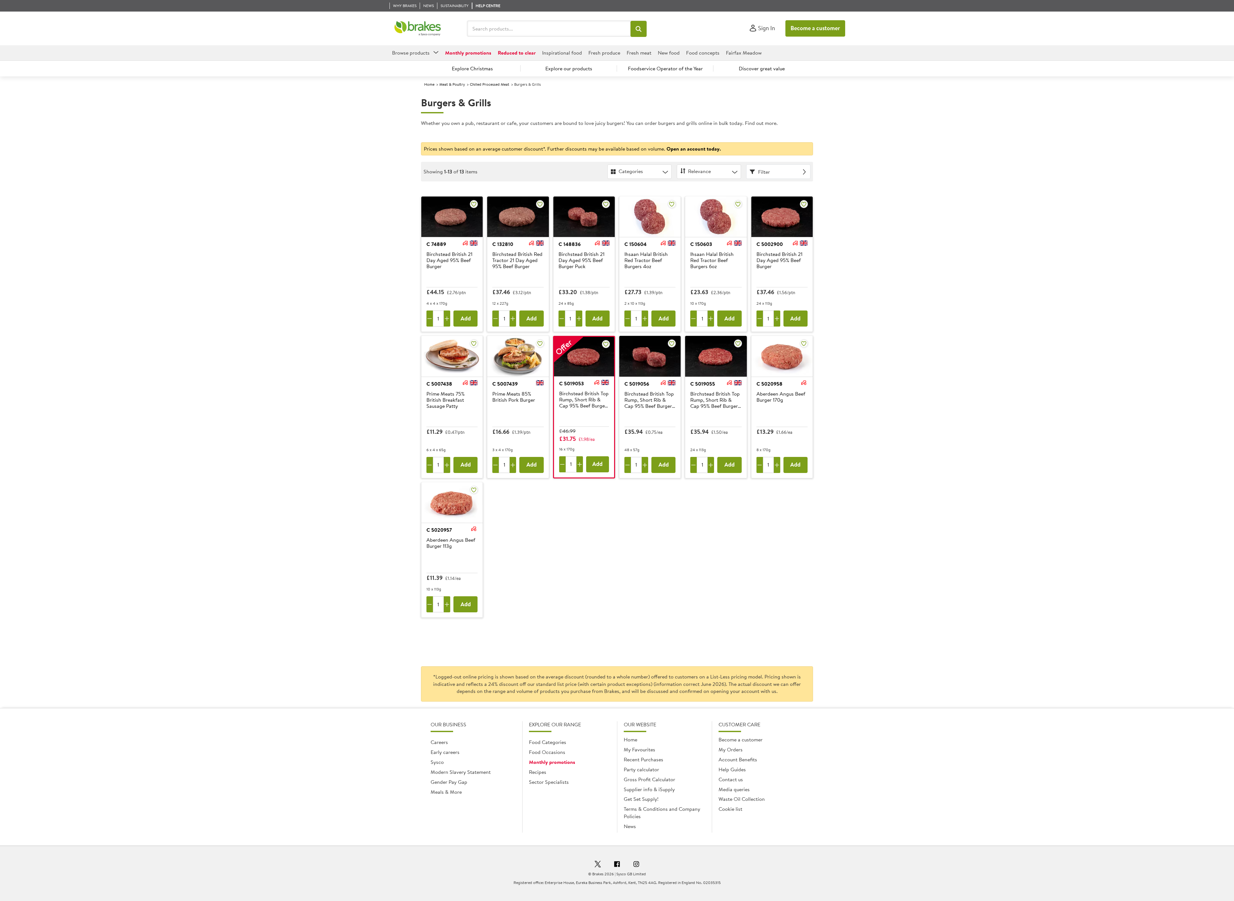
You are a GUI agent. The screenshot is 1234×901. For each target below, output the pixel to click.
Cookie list (730, 808)
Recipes (537, 771)
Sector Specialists (549, 781)
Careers (439, 742)
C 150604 (635, 244)
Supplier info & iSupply (649, 789)
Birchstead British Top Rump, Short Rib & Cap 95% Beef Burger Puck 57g (649, 400)
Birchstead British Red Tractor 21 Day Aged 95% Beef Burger (517, 260)
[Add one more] (447, 319)
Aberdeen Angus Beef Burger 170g (780, 397)
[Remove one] (429, 319)
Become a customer (815, 28)
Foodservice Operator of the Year (665, 68)
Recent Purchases (643, 759)
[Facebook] (617, 865)
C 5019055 (702, 383)
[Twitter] (597, 865)
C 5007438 (439, 383)
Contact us (731, 779)
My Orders (731, 749)
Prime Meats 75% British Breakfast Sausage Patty (445, 400)
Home (429, 84)
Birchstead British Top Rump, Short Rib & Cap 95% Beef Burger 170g (584, 400)
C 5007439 (505, 383)
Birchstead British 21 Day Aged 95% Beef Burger (449, 260)
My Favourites (639, 749)
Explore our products (568, 68)
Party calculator (641, 769)
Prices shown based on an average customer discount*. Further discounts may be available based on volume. (572, 148)
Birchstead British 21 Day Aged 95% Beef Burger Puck (581, 260)
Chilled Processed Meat (489, 84)
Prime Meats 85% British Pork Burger (513, 397)
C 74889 (436, 244)
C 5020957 (439, 529)
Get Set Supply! (641, 798)
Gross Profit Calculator (649, 779)
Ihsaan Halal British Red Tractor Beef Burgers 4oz (646, 260)
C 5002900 (769, 244)
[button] (638, 29)
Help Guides (732, 769)
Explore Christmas (472, 68)
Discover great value (762, 68)
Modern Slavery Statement (461, 771)
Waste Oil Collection (742, 798)
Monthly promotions (552, 761)
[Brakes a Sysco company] (417, 28)
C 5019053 (571, 383)
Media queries (734, 789)
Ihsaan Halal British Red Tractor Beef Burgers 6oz (712, 260)
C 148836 (570, 244)
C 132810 (502, 244)
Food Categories (547, 742)
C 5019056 (636, 383)
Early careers (445, 752)
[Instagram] (636, 865)
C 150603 (701, 244)
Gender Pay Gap (449, 781)
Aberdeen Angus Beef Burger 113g (450, 543)
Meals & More (446, 791)
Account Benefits (738, 759)
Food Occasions (547, 752)
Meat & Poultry (452, 84)
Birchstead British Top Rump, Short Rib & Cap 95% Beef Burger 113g (715, 400)
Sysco (437, 761)
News (630, 826)
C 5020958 (769, 383)
